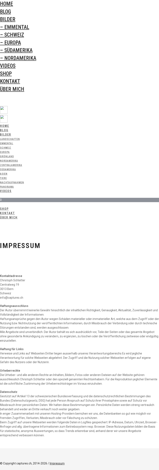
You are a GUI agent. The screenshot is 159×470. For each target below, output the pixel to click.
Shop (6, 74)
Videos (8, 66)
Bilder (7, 19)
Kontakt (10, 81)
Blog (5, 12)
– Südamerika (16, 50)
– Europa (10, 43)
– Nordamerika (18, 58)
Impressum (57, 463)
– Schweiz (12, 35)
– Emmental (14, 27)
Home (6, 4)
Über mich (12, 89)
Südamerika (8, 169)
